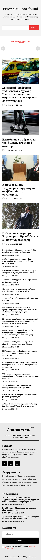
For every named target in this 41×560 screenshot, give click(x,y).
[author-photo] (3, 105)
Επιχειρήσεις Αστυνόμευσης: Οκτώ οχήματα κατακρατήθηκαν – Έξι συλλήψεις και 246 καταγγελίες (19, 364)
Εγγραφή (19, 541)
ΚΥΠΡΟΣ (4, 504)
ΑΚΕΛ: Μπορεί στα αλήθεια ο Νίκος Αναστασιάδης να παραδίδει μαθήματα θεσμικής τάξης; (17, 261)
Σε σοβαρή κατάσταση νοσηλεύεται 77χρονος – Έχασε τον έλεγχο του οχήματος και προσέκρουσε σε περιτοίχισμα (19, 94)
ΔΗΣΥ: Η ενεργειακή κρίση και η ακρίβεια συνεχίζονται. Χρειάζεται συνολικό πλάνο (19, 271)
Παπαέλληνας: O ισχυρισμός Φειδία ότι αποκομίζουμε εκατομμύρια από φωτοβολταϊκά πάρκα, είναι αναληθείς (17, 332)
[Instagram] (10, 463)
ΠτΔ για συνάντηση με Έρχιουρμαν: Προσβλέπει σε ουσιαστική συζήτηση (20, 236)
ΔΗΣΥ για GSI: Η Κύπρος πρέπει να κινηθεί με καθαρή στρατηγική (19, 395)
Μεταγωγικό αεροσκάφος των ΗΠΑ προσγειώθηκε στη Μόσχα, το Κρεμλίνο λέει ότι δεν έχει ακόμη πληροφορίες (19, 309)
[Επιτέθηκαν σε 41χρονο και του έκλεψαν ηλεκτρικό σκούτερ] (20, 122)
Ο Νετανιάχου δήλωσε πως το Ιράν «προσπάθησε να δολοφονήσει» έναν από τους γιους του (20, 376)
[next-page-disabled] (38, 48)
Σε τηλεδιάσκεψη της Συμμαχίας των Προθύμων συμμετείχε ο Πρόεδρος (17, 386)
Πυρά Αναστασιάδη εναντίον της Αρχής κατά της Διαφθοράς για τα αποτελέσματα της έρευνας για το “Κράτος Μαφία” (20, 321)
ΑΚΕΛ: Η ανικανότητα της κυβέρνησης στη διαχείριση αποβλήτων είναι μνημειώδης (19, 405)
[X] (17, 463)
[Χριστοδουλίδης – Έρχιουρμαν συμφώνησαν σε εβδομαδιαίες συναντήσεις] (20, 168)
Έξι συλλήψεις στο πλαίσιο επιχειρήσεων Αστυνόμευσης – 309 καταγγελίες (18, 290)
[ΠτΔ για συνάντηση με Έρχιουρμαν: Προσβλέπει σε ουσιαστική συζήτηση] (20, 216)
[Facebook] (4, 463)
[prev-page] (3, 48)
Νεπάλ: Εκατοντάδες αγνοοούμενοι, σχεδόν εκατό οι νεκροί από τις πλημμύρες (19, 251)
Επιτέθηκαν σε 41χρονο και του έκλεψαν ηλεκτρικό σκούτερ (19, 142)
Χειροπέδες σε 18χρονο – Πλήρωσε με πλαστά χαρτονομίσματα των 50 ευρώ (17, 343)
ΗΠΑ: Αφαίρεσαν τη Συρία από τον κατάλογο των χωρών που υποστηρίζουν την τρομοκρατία (20, 353)
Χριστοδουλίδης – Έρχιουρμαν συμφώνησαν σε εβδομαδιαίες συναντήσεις (18, 189)
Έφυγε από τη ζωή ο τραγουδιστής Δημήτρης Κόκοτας (20, 299)
